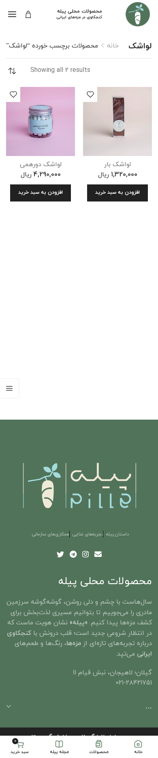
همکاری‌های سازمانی (50, 534)
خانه (113, 45)
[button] (117, 192)
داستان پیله (117, 534)
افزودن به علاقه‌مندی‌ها (90, 94)
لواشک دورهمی (41, 164)
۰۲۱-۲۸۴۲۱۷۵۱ (134, 682)
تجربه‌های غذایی (88, 534)
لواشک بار (117, 164)
